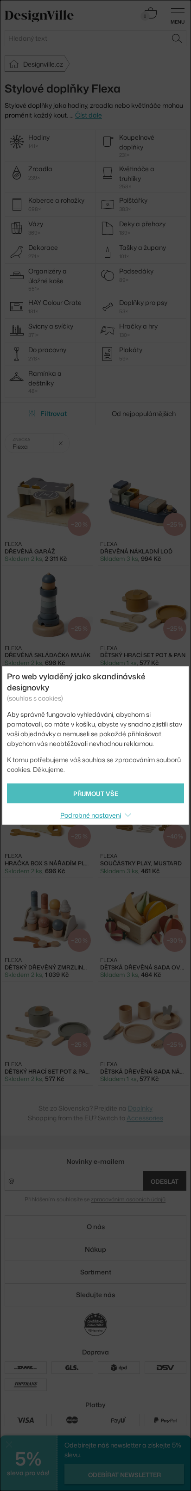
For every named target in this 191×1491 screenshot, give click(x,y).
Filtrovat (53, 413)
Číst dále (88, 115)
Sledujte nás (95, 1294)
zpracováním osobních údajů (128, 1199)
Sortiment (95, 1271)
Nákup (95, 1249)
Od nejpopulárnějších (144, 413)
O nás (96, 1226)
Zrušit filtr (61, 443)
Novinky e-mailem (95, 1161)
